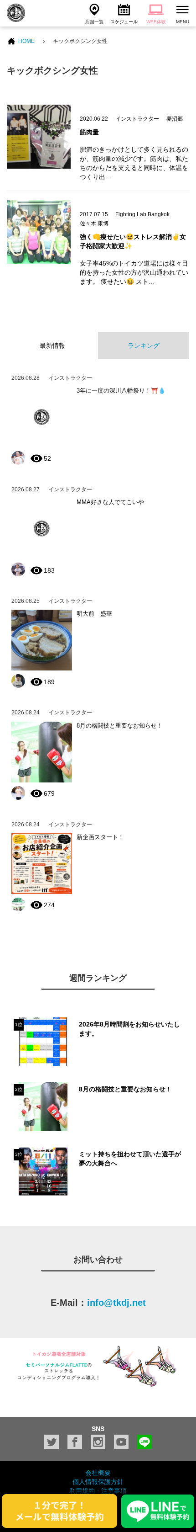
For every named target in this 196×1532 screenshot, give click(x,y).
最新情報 (52, 345)
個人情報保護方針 (98, 1481)
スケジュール (124, 21)
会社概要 (98, 1472)
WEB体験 (156, 21)
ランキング (144, 345)
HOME (26, 41)
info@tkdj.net (116, 1303)
